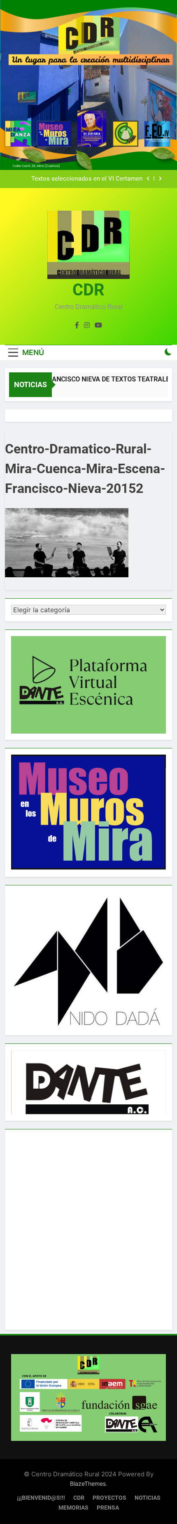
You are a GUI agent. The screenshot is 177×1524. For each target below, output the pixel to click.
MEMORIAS (73, 1507)
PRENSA (108, 1507)
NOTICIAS (148, 1497)
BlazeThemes (88, 1483)
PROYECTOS (109, 1497)
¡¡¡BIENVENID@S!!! (41, 1497)
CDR (88, 290)
